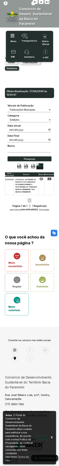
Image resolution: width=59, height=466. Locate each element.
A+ (47, 2)
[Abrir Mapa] (16, 358)
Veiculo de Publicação (21, 105)
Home (11, 62)
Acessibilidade (5, 3)
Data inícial (14, 125)
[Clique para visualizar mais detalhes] (49, 179)
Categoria (13, 115)
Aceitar (42, 437)
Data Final (13, 135)
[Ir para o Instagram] (16, 350)
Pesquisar (29, 159)
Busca (11, 145)
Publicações (30, 62)
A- (35, 2)
